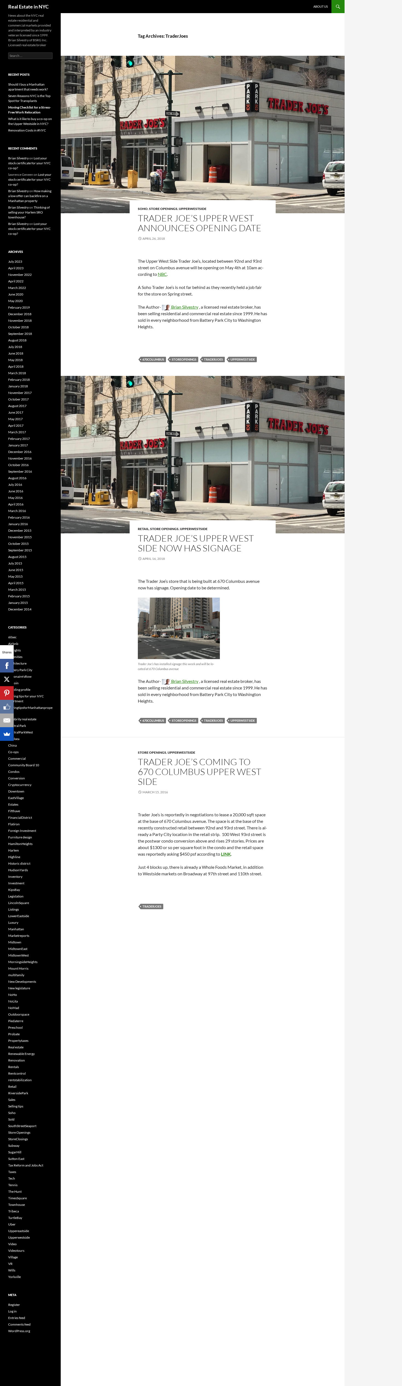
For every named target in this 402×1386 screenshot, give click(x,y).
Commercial (17, 758)
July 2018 (15, 347)
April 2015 (16, 583)
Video (12, 1244)
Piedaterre (15, 1021)
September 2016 (20, 471)
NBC (162, 274)
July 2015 (15, 563)
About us (320, 6)
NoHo (12, 995)
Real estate (16, 1047)
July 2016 (15, 485)
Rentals (13, 1067)
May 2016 (15, 498)
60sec (12, 637)
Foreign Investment (22, 831)
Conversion (16, 778)
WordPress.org (19, 1331)
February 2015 (19, 596)
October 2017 (18, 399)
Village (13, 1257)
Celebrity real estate (22, 719)
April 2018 (16, 366)
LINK (226, 853)
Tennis (13, 1185)
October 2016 (18, 465)
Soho (143, 209)
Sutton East (16, 1159)
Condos (13, 772)
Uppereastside (18, 1231)
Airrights (14, 650)
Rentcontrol (17, 1073)
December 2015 (19, 530)
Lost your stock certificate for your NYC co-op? (29, 163)
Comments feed (19, 1324)
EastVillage (16, 798)
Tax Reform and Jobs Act (25, 1165)
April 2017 (16, 425)
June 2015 (15, 570)
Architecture (17, 663)
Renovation (16, 1060)
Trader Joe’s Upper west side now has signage (196, 543)
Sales (11, 1100)
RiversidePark (18, 1093)
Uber (12, 1224)
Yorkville (14, 1277)
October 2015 (18, 544)
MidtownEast (17, 949)
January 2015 (18, 603)
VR (10, 1264)
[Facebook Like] (7, 707)
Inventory (15, 877)
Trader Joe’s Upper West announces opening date (199, 222)
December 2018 (19, 314)
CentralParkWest (20, 732)
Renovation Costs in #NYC (27, 130)
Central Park (17, 726)
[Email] (7, 720)
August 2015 (17, 557)
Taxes (12, 1172)
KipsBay (14, 890)
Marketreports (18, 936)
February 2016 (19, 517)
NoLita (13, 1001)
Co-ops (13, 752)
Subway (13, 1146)
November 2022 (20, 275)
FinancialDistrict (20, 817)
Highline (14, 857)
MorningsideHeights (22, 962)
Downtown (16, 791)
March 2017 (17, 432)
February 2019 (19, 307)
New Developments (22, 981)
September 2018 (20, 334)
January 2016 (18, 524)
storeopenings (184, 359)
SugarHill (14, 1152)
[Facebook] (7, 665)
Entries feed (16, 1318)
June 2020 (15, 294)
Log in (12, 1311)
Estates (13, 804)
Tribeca (13, 1211)
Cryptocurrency (19, 785)
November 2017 (20, 393)
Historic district (19, 863)
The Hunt (15, 1191)
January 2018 (18, 386)
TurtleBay (15, 1218)
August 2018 (17, 340)
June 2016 (15, 491)
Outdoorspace (18, 1014)
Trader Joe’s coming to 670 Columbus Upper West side (199, 771)
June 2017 (15, 412)
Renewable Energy (21, 1054)
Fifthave (14, 811)
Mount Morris (18, 968)
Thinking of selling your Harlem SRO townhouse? (29, 212)
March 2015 (17, 589)
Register (14, 1305)
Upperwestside (192, 209)
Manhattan (16, 929)
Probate (14, 1034)
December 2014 (19, 609)
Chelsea (13, 739)
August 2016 (17, 478)
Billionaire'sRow (19, 676)
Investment (16, 883)
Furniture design (20, 837)
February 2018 (19, 380)
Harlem (13, 850)
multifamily (16, 975)
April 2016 (16, 504)
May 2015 (15, 576)
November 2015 (20, 537)
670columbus (153, 359)
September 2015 (20, 550)
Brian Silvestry (184, 306)
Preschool (15, 1027)
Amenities (15, 657)
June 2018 (15, 353)
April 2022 (16, 281)
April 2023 (16, 268)
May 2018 (15, 360)
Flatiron (14, 824)
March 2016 (17, 511)
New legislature (19, 988)
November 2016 (20, 458)
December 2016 (19, 452)
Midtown (14, 942)
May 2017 (15, 419)
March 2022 (17, 288)
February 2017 (19, 439)
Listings (13, 909)
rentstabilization (20, 1080)
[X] (7, 679)
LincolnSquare (18, 903)
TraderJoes (213, 359)
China (12, 745)
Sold (11, 1119)
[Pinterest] (7, 693)
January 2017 (18, 445)
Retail (143, 529)
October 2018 (18, 327)
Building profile (19, 690)
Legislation (16, 896)
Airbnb (13, 644)
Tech (11, 1178)
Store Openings (163, 209)
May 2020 (15, 301)
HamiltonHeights (20, 844)
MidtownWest (18, 955)
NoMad (13, 1008)
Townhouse (16, 1205)
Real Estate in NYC (28, 7)
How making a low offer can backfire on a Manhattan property (29, 196)
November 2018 (20, 320)
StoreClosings (18, 1139)
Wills (11, 1270)
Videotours (16, 1250)
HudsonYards (18, 870)
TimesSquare (17, 1198)
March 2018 (17, 373)
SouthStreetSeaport (22, 1126)
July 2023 (15, 261)
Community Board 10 (23, 765)
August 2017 (17, 406)
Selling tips (15, 1106)
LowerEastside (18, 916)
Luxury (13, 922)
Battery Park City (20, 670)
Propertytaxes (18, 1041)
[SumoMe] (7, 734)
